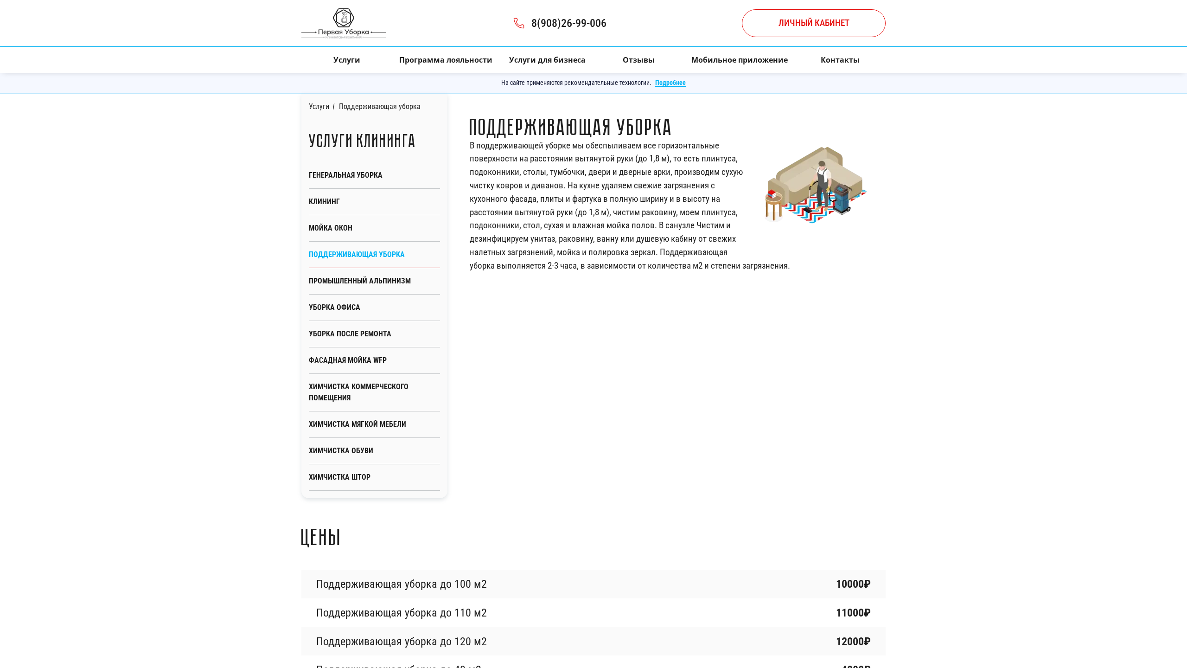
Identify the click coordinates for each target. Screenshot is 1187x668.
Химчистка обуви (341, 450)
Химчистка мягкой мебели (357, 424)
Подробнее (670, 82)
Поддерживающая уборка (357, 254)
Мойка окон (330, 228)
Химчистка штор (339, 477)
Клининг (324, 201)
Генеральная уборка (346, 175)
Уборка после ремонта (350, 333)
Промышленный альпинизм (360, 280)
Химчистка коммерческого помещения (358, 392)
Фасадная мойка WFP (348, 360)
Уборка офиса (334, 307)
